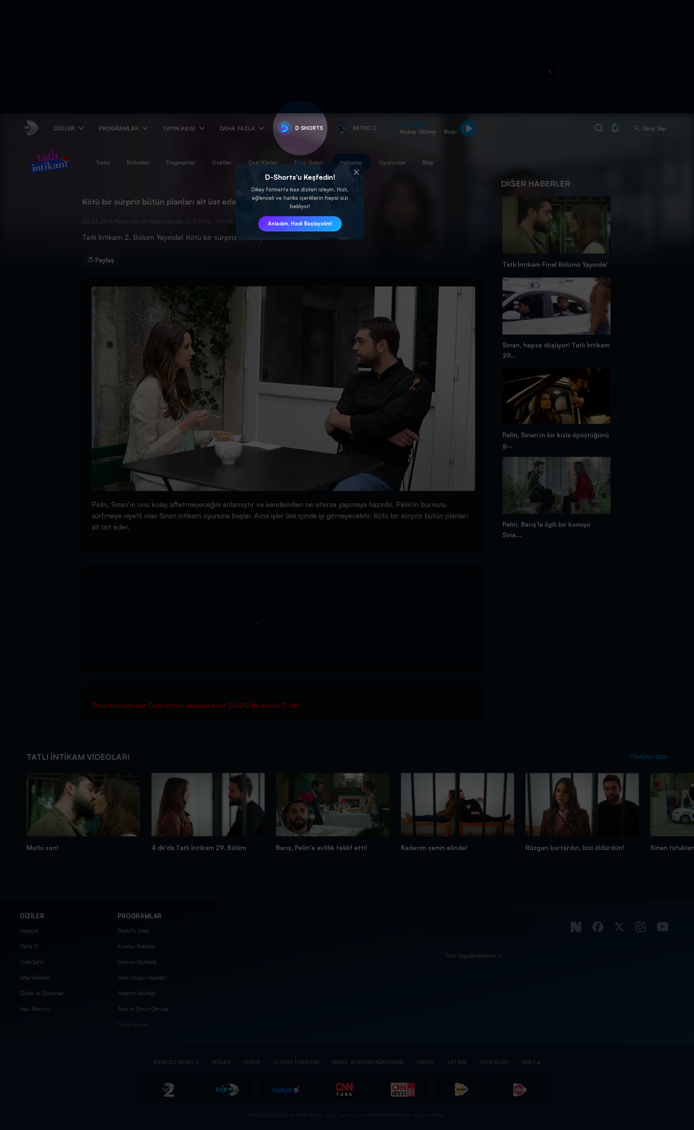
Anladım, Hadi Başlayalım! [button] (300, 223)
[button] (356, 172)
